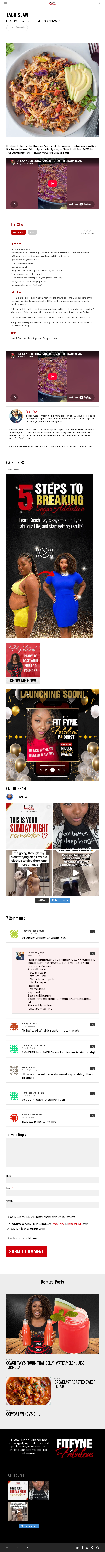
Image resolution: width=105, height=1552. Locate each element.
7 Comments (19, 27)
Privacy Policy (58, 1224)
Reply (92, 932)
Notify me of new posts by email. (24, 1238)
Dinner (40, 20)
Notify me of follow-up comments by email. (28, 1228)
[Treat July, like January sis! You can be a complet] (29, 873)
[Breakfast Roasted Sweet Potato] (76, 1383)
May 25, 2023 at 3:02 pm (28, 1117)
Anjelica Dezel (43, 1548)
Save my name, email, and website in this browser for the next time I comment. (42, 1217)
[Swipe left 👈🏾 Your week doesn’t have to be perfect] (29, 826)
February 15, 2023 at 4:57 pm (29, 1048)
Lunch (51, 20)
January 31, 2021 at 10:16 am (29, 933)
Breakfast (9, 1359)
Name (9, 1175)
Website (9, 1201)
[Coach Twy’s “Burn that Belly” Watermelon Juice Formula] (52, 1332)
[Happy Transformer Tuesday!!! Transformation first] (76, 826)
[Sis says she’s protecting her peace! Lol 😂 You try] (76, 873)
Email (9, 1188)
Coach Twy (13, 20)
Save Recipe (18, 232)
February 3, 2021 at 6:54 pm (29, 1026)
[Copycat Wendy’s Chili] (28, 1397)
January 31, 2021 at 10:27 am (35, 955)
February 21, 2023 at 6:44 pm (29, 1070)
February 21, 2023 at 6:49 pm (29, 1095)
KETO (46, 20)
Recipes (57, 20)
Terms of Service (75, 1224)
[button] (5, 3)
